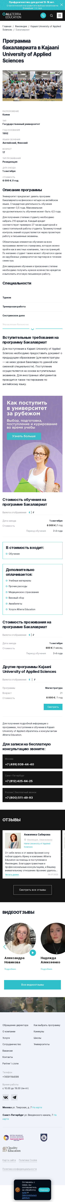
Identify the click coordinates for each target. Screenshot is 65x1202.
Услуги (6, 1038)
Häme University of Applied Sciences (37, 845)
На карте (37, 1107)
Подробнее (10, 969)
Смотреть (53, 707)
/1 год (54, 525)
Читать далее (12, 874)
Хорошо (44, 1190)
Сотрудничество (12, 1044)
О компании (9, 1031)
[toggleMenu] (59, 15)
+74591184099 (11, 1076)
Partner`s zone (11, 1063)
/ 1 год (54, 697)
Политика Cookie (28, 1160)
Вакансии (8, 1050)
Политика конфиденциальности (20, 1169)
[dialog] (32, 1190)
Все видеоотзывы (32, 984)
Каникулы (39, 1031)
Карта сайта (9, 1160)
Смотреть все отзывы (32, 889)
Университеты (42, 1044)
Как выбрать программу (47, 1025)
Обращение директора (15, 1025)
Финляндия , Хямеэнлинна (39, 840)
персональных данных (29, 1196)
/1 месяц (54, 647)
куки (24, 1192)
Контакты (8, 1057)
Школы (37, 1038)
